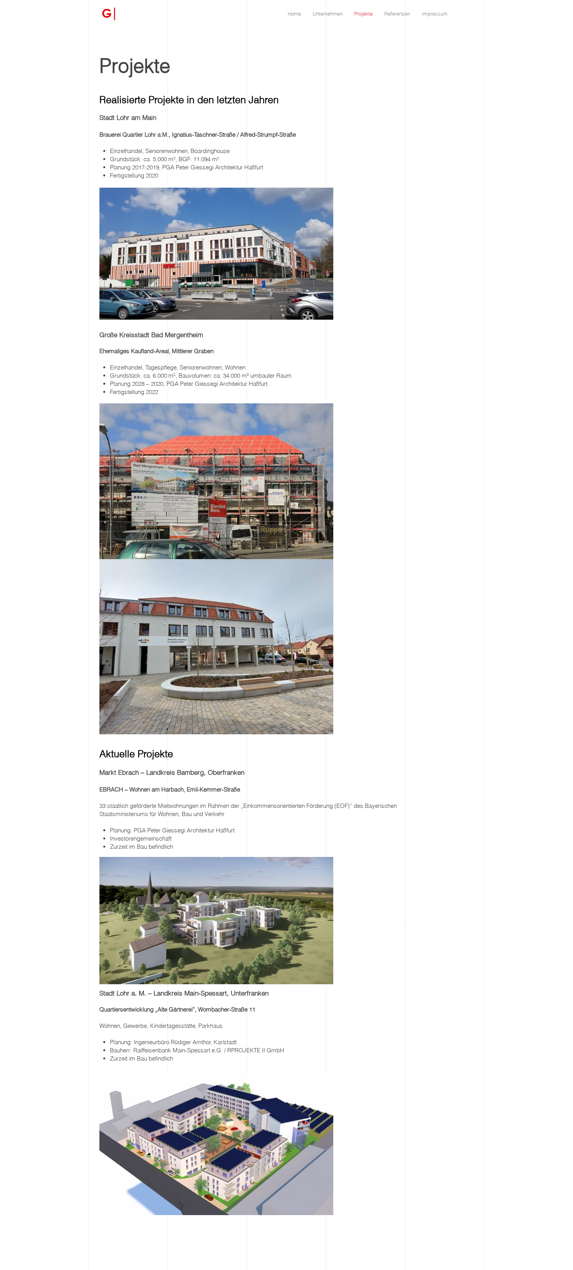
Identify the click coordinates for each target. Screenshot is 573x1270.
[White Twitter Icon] (558, 34)
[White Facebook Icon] (558, 20)
